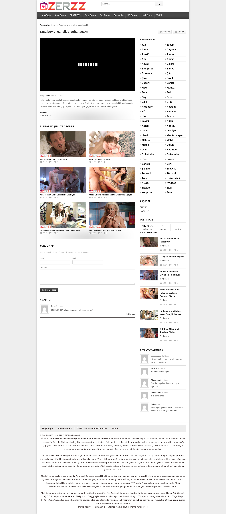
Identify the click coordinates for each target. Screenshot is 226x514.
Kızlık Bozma (170, 123)
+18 (144, 44)
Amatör (145, 54)
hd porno (124, 449)
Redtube (170, 149)
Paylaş (181, 32)
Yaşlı (169, 187)
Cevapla (131, 314)
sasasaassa (156, 356)
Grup (169, 102)
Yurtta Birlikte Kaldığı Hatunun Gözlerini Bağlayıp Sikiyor (170, 293)
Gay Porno (105, 15)
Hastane (170, 106)
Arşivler (143, 207)
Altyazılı (170, 49)
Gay (144, 97)
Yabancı (145, 187)
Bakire (170, 64)
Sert (169, 164)
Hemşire (170, 111)
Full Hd (169, 94)
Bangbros (145, 68)
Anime (170, 59)
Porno (126, 455)
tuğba (153, 404)
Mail (74, 258)
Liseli (145, 135)
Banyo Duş (170, 70)
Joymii (145, 121)
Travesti (48, 115)
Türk (144, 178)
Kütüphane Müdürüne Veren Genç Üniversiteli (60, 230)
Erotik (170, 78)
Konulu (170, 125)
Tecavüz (170, 168)
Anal (144, 59)
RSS (125, 507)
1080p (170, 44)
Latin (145, 130)
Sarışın (145, 164)
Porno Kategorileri (139, 507)
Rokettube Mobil (170, 156)
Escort (145, 83)
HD (143, 111)
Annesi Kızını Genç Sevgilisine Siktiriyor (57, 195)
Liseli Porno (146, 15)
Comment (44, 267)
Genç (170, 97)
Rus (144, 159)
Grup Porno (90, 15)
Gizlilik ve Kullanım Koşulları (92, 428)
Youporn (145, 192)
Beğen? (166, 32)
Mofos (145, 145)
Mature (145, 140)
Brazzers (145, 73)
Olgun (170, 145)
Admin (48, 95)
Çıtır (169, 73)
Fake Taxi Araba (145, 89)
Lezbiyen (170, 130)
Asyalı (145, 64)
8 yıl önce (59, 306)
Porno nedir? (84, 507)
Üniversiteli (170, 178)
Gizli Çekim (145, 104)
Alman (145, 49)
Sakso (170, 159)
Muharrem (155, 380)
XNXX (159, 15)
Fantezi (170, 87)
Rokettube (118, 15)
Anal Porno (60, 15)
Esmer (170, 83)
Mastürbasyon (170, 135)
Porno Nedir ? (64, 428)
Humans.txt (99, 507)
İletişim (115, 428)
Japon (170, 116)
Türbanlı (170, 173)
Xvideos (170, 183)
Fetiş (144, 92)
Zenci (170, 192)
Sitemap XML (114, 507)
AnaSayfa (46, 15)
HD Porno (132, 15)
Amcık (170, 54)
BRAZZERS (75, 15)
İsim (42, 258)
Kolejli (53, 25)
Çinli (144, 78)
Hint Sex (144, 118)
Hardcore (145, 106)
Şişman (145, 168)
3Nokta (154, 368)
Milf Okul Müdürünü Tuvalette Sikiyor (105, 230)
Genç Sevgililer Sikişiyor (100, 159)
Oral (144, 149)
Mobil (170, 140)
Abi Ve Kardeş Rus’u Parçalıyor (53, 159)
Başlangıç (47, 428)
